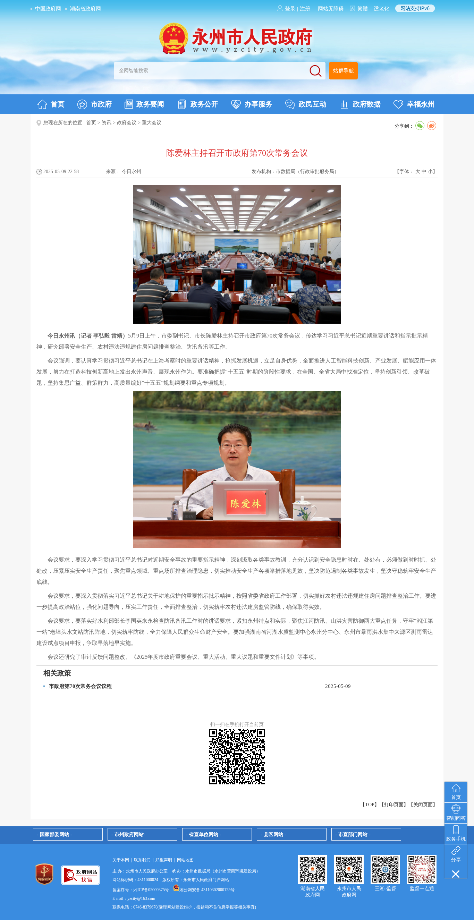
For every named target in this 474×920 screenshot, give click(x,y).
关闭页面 (423, 804)
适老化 (381, 8)
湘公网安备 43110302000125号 (207, 889)
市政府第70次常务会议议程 (80, 686)
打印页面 (394, 804)
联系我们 (142, 860)
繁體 (362, 8)
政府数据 (367, 104)
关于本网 (120, 860)
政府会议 (126, 122)
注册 (305, 8)
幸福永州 (421, 104)
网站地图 (185, 860)
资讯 (106, 122)
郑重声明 (163, 860)
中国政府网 (48, 8)
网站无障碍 (331, 8)
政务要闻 (150, 104)
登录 (290, 8)
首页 (58, 104)
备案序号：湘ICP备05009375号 (140, 889)
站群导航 (343, 71)
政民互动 (313, 104)
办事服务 (258, 104)
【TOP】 (369, 804)
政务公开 (204, 104)
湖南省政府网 (85, 8)
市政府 (101, 104)
